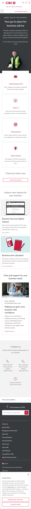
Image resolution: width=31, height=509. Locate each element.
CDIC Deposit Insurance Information (12, 467)
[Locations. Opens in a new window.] (23, 3)
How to (15, 108)
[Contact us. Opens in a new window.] (26, 3)
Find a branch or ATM (17, 407)
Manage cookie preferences (15, 499)
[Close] (28, 474)
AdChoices (5, 470)
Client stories (15, 156)
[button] (29, 3)
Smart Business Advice (21, 11)
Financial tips (15, 132)
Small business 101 (15, 84)
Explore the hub (9, 331)
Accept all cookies (15, 504)
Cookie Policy (10, 487)
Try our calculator (7, 266)
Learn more (5, 232)
